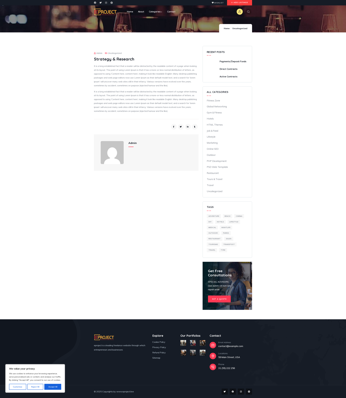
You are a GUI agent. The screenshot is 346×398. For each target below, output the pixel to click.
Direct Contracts (228, 69)
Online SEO (213, 148)
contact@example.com (230, 346)
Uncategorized (239, 28)
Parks (226, 233)
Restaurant (213, 173)
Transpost (229, 244)
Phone (221, 364)
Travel (210, 185)
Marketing (212, 142)
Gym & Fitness (214, 112)
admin (99, 53)
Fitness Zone (213, 100)
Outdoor (211, 155)
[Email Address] (213, 345)
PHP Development (217, 161)
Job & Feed (212, 130)
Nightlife (226, 227)
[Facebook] (95, 3)
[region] (35, 378)
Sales (229, 239)
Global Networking (217, 106)
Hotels (210, 118)
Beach (227, 216)
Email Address (224, 342)
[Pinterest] (112, 3)
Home (227, 28)
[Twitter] (100, 3)
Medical (212, 227)
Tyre (223, 250)
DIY (210, 222)
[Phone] (213, 367)
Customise (17, 387)
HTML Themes (215, 124)
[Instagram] (106, 3)
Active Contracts (228, 76)
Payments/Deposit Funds (233, 61)
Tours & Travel (214, 179)
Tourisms (213, 244)
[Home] (105, 11)
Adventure (214, 216)
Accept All (52, 387)
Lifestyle (211, 136)
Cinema (239, 216)
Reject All (35, 387)
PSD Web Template (217, 167)
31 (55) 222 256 (226, 368)
